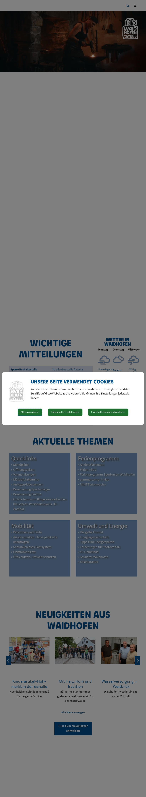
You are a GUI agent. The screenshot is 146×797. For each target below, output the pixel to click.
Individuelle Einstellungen (65, 412)
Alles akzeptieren (30, 412)
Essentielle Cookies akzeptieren (108, 412)
